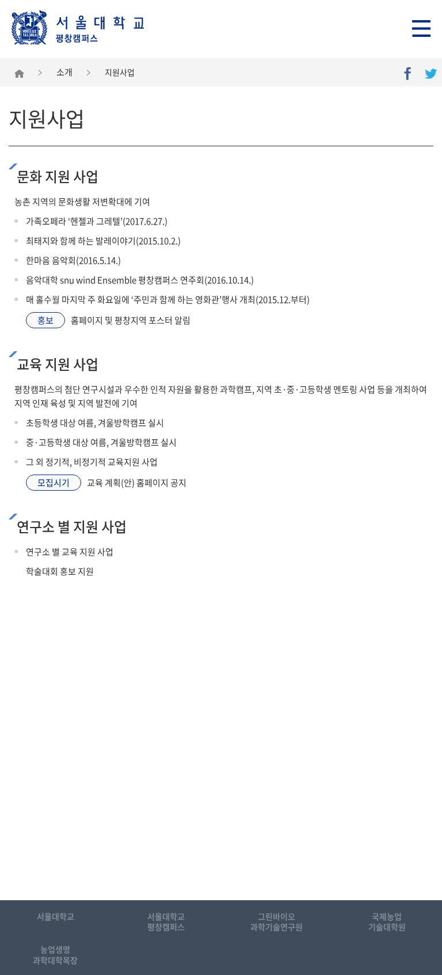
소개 (64, 72)
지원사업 (120, 72)
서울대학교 (55, 916)
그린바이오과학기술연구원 (276, 921)
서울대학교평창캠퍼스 (166, 921)
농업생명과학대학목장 (55, 954)
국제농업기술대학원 (387, 921)
